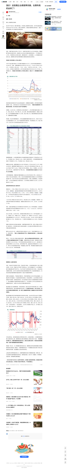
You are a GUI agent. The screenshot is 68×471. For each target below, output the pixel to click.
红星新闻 (7, 375)
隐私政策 (19, 463)
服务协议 (16, 463)
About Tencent (12, 463)
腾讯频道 (39, 463)
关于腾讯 (7, 463)
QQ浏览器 (35, 463)
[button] (59, 9)
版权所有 (25, 467)
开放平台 (22, 463)
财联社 (7, 401)
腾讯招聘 (29, 463)
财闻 (7, 418)
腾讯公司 (23, 467)
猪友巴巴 (7, 384)
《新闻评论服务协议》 (20, 430)
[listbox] (24, 397)
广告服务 (25, 463)
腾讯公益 (32, 463)
